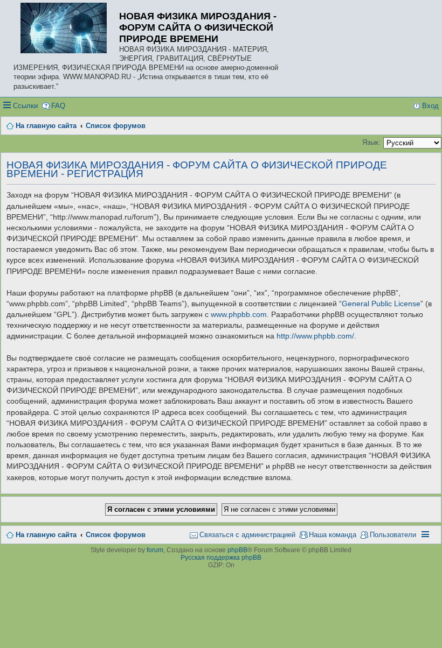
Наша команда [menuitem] (332, 535)
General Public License (381, 303)
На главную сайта (46, 535)
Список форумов (116, 535)
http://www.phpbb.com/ (315, 336)
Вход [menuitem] (430, 106)
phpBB (237, 550)
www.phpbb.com (239, 314)
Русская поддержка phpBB (221, 557)
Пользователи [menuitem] (393, 535)
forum (155, 550)
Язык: (371, 142)
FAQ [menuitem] (58, 106)
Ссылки (25, 106)
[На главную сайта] (66, 29)
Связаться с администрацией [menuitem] (247, 535)
